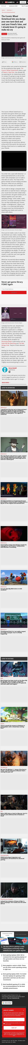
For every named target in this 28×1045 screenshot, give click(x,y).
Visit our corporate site (13, 998)
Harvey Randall (13, 33)
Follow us (16, 62)
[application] (14, 160)
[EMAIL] (10, 372)
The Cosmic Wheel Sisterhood (8, 12)
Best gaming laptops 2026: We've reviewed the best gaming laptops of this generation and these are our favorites (14, 958)
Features (4, 34)
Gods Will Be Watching (8, 343)
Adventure (9, 10)
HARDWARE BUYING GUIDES (7, 934)
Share (5, 62)
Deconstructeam (6, 341)
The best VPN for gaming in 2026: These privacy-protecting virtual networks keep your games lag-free (14, 948)
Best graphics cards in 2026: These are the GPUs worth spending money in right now (15, 967)
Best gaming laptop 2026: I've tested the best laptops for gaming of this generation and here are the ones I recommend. (14, 977)
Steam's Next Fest (8, 72)
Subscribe (23, 2)
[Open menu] (2, 2)
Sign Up (14, 1028)
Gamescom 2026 (13, 6)
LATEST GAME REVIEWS (20, 934)
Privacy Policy (19, 1033)
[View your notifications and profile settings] (13, 2)
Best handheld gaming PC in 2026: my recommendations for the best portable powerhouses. (14, 986)
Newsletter (23, 62)
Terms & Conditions (12, 1034)
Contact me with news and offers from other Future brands (14, 1023)
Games (3, 10)
